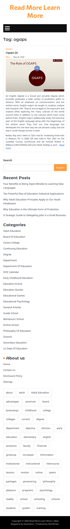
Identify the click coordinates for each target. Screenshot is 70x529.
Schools (7, 336)
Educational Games (14, 295)
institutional (12, 463)
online (38, 472)
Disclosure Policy (12, 375)
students (11, 508)
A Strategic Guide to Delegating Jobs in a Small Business (34, 215)
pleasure (11, 490)
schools (55, 499)
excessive (11, 445)
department (12, 428)
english (47, 437)
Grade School (10, 313)
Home (6, 364)
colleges (10, 419)
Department (10, 260)
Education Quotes (13, 289)
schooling (39, 499)
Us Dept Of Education (15, 348)
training (41, 508)
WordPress (53, 523)
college (47, 410)
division (46, 428)
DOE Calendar (11, 272)
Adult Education (12, 230)
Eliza (8, 57)
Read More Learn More (35, 11)
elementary (30, 437)
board (45, 401)
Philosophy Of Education (17, 330)
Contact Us (9, 370)
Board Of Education (14, 236)
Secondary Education (15, 342)
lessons (10, 472)
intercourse (52, 463)
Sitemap (7, 381)
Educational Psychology (16, 301)
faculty (27, 445)
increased (28, 454)
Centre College (11, 242)
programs (27, 490)
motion (25, 472)
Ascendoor (29, 523)
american (30, 401)
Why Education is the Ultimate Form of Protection (31, 209)
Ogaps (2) (12, 52)
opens (52, 472)
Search (7, 160)
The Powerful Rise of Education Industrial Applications (33, 193)
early (59, 428)
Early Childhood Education (18, 277)
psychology (46, 490)
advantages (12, 401)
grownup (11, 454)
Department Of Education (17, 266)
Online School (11, 324)
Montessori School (13, 319)
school (24, 499)
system (26, 508)
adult (22, 392)
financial (42, 445)
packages (11, 481)
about (9, 392)
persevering (29, 481)
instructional (33, 463)
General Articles (12, 307)
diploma (30, 428)
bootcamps (12, 410)
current (26, 419)
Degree (9, 49)
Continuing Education (15, 248)
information (46, 454)
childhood (30, 410)
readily (10, 499)
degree (40, 419)
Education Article (12, 283)
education (11, 437)
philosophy (49, 481)
